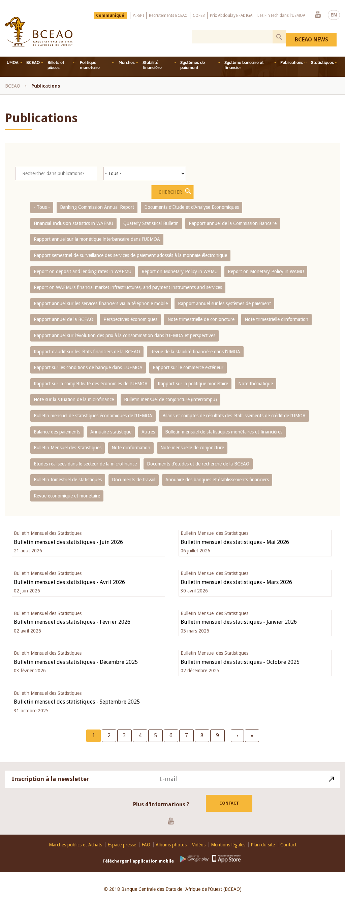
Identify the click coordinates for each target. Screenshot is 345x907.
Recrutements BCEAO (168, 15)
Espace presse (121, 844)
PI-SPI (138, 15)
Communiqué (110, 15)
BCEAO (33, 62)
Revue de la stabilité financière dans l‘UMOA (195, 351)
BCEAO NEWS (311, 39)
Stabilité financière (152, 65)
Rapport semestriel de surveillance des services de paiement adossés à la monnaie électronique (130, 255)
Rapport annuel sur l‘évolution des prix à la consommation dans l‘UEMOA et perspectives (124, 335)
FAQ (146, 844)
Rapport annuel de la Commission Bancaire (233, 223)
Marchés (127, 62)
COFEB (199, 15)
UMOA (13, 62)
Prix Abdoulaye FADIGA (231, 15)
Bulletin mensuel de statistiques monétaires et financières (223, 431)
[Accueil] (38, 31)
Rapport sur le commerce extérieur (188, 367)
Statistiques (322, 62)
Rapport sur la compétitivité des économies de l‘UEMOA (91, 383)
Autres (148, 431)
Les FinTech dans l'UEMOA (281, 15)
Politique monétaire (90, 65)
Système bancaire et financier (244, 65)
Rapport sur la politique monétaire (193, 383)
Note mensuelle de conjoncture (192, 447)
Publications (291, 62)
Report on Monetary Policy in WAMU (180, 271)
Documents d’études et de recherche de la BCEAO (198, 463)
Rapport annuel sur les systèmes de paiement (224, 303)
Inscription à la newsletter (50, 778)
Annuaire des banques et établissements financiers (217, 479)
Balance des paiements (57, 431)
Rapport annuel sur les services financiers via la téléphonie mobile (101, 303)
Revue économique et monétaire (67, 495)
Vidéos (199, 844)
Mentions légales (228, 844)
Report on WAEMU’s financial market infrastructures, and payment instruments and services (128, 287)
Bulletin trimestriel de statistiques (68, 479)
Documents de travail (133, 479)
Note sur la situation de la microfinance (74, 399)
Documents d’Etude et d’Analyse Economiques (191, 207)
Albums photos (171, 844)
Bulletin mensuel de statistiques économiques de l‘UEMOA (93, 415)
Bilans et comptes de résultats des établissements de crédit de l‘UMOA (234, 415)
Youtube (318, 15)
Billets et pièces (56, 65)
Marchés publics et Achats (75, 844)
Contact (229, 803)
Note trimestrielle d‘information (276, 319)
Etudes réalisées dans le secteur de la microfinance (85, 463)
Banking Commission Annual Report (97, 207)
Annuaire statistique (110, 431)
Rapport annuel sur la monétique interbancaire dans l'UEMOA (97, 239)
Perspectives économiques (130, 319)
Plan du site (263, 844)
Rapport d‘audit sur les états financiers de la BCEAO (87, 351)
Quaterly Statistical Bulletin (151, 223)
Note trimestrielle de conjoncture (200, 319)
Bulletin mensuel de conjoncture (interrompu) (170, 399)
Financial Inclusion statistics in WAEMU (73, 223)
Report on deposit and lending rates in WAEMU (82, 271)
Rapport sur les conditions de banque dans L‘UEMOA (88, 367)
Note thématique (255, 383)
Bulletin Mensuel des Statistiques (67, 447)
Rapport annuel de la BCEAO (63, 319)
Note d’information (131, 447)
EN (334, 15)
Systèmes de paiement (192, 65)
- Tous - (42, 207)
